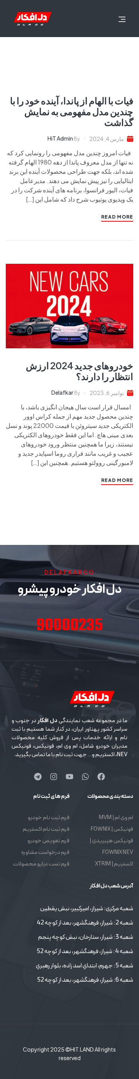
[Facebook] (101, 776)
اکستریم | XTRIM (114, 864)
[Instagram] (54, 776)
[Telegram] (38, 776)
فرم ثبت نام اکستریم (46, 829)
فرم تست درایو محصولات (41, 864)
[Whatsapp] (85, 776)
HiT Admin (60, 138)
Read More (117, 217)
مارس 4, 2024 (106, 138)
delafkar (62, 392)
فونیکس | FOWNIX (111, 829)
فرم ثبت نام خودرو (49, 817)
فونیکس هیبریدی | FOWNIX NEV (111, 846)
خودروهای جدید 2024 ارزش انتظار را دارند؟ (79, 371)
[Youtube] (69, 776)
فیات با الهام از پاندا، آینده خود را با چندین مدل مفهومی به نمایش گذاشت (71, 111)
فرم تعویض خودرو (48, 840)
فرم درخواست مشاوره (45, 852)
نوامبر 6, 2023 (107, 392)
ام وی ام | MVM (116, 817)
